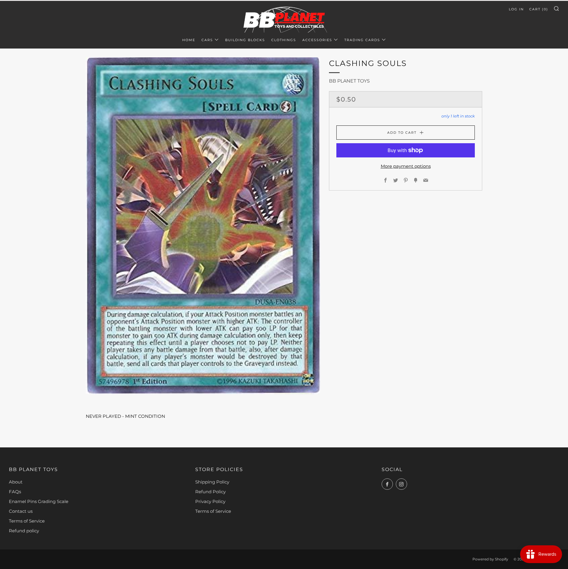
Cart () (538, 9)
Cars (207, 40)
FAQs (15, 491)
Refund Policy (210, 491)
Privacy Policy (210, 501)
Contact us (21, 511)
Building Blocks (245, 40)
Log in (516, 9)
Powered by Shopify (490, 559)
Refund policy (24, 530)
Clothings (283, 40)
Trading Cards (362, 40)
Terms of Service (27, 521)
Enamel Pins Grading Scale (38, 501)
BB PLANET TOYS (349, 81)
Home (188, 40)
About (15, 482)
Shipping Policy (212, 482)
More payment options (406, 166)
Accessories (317, 40)
